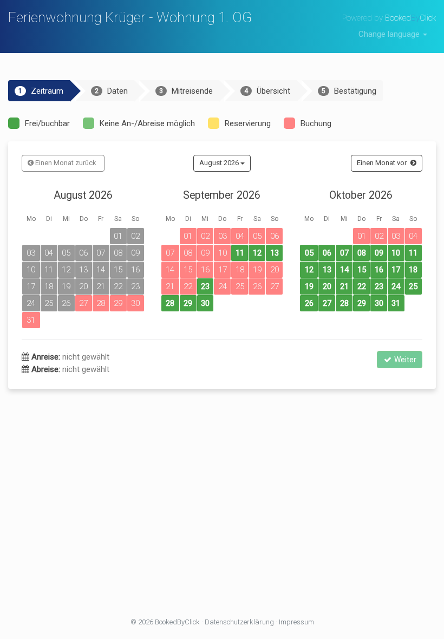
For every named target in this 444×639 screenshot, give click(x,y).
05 (309, 253)
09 (379, 253)
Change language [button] (390, 34)
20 (327, 286)
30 (205, 303)
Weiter (404, 359)
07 (344, 253)
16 (379, 270)
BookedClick (410, 18)
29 (188, 303)
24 (395, 286)
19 (309, 286)
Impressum (296, 622)
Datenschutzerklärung (239, 622)
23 (205, 286)
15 (361, 270)
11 (240, 253)
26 (309, 303)
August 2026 (219, 163)
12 (257, 253)
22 (361, 286)
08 (361, 253)
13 (274, 253)
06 (327, 253)
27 (327, 303)
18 (413, 270)
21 (344, 286)
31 (395, 303)
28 (170, 303)
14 (344, 270)
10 (395, 253)
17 (395, 270)
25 (413, 286)
